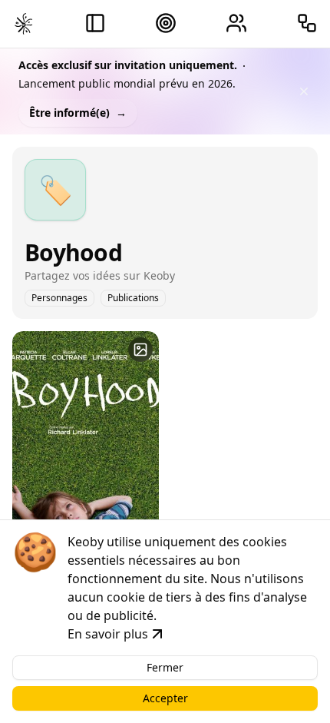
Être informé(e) (78, 112)
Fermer (165, 667)
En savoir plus (108, 633)
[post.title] (140, 349)
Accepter (165, 698)
